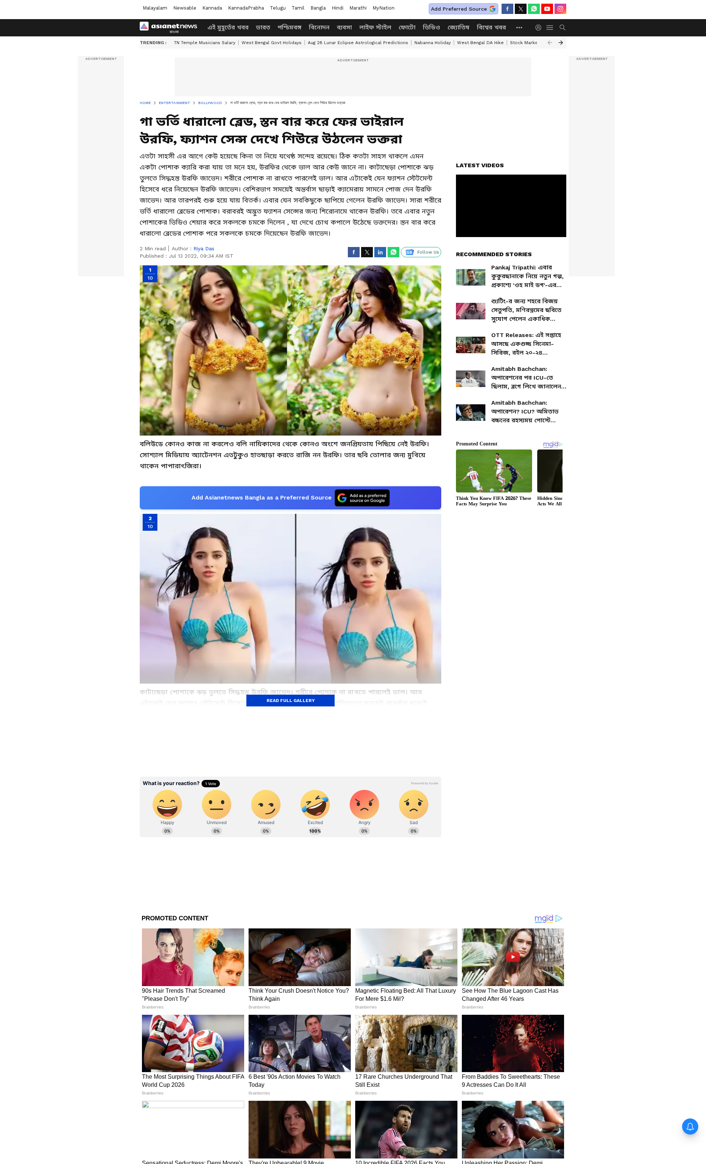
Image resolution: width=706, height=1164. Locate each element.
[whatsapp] (534, 9)
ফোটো (407, 27)
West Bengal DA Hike (480, 42)
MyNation (383, 8)
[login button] (540, 27)
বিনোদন (319, 27)
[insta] (560, 9)
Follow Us (428, 252)
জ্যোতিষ (459, 27)
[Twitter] (521, 9)
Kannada (212, 8)
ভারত (263, 27)
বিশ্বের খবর (491, 27)
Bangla (318, 8)
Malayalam (155, 8)
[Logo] (171, 27)
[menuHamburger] (550, 27)
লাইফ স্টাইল (375, 27)
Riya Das (203, 248)
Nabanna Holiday (432, 42)
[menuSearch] (563, 28)
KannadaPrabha (246, 8)
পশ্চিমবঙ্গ (290, 27)
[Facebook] (507, 9)
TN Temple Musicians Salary (204, 42)
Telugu (278, 8)
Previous (549, 43)
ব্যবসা (344, 27)
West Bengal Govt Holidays (272, 42)
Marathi (358, 8)
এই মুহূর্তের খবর (228, 27)
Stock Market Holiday (533, 42)
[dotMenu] (519, 27)
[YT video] (547, 9)
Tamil (298, 8)
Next (560, 43)
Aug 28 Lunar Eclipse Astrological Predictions (358, 42)
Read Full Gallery (291, 700)
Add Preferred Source (459, 9)
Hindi (337, 8)
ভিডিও (431, 27)
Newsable (184, 8)
